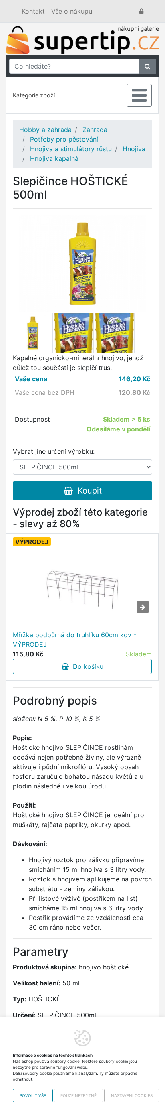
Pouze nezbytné (78, 1095)
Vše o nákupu (71, 11)
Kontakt (33, 11)
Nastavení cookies (132, 1095)
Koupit (87, 491)
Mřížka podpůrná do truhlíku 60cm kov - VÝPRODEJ (74, 639)
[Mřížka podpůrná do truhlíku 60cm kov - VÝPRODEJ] (82, 590)
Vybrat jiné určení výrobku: (54, 451)
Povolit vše (33, 1095)
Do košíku (86, 666)
